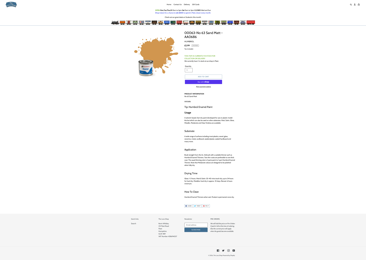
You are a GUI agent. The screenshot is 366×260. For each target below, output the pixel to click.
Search (133, 224)
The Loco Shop (217, 255)
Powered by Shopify (229, 255)
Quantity (188, 66)
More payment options (203, 87)
